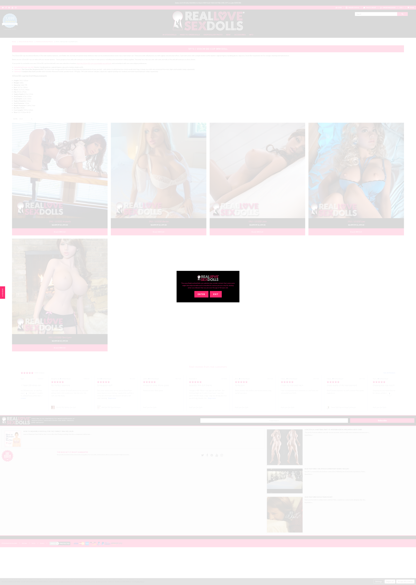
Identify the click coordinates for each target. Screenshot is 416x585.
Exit (215, 294)
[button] (2, 292)
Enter (201, 294)
